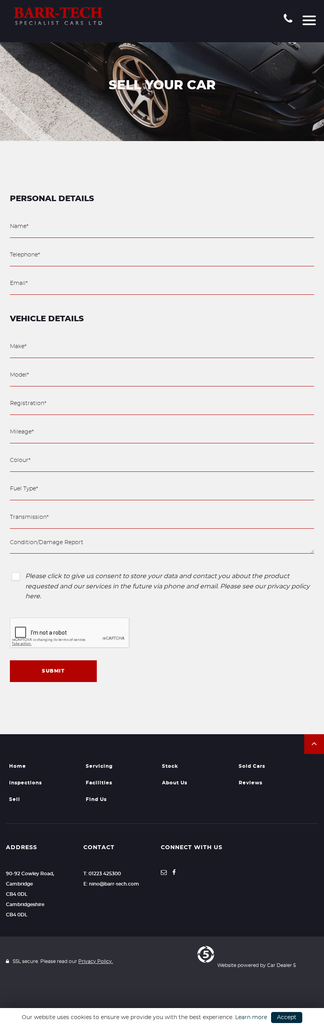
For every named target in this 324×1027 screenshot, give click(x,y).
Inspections (25, 782)
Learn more (251, 1017)
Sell (14, 799)
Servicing (99, 766)
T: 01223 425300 (102, 873)
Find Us (96, 799)
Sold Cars (252, 766)
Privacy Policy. (95, 961)
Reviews (250, 782)
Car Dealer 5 (281, 965)
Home (17, 766)
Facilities (99, 782)
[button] (314, 744)
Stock (170, 766)
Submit (53, 671)
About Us (174, 782)
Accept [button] (286, 1017)
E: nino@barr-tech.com (111, 884)
